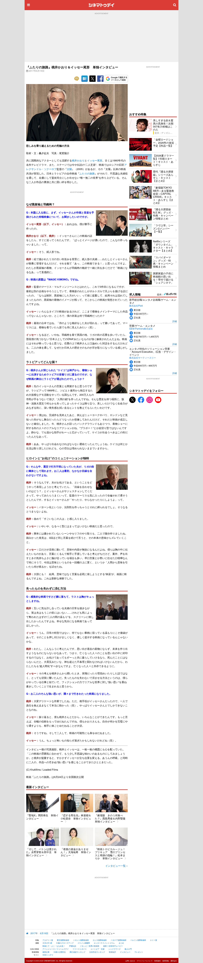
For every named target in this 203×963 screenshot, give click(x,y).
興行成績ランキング (77, 952)
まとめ (121, 943)
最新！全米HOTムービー (113, 946)
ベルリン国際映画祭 (138, 940)
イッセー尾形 (94, 160)
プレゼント (138, 952)
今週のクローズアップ (65, 943)
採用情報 (165, 961)
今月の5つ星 (47, 943)
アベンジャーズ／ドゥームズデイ (56, 949)
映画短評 (112, 952)
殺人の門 (128, 949)
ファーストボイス (80, 949)
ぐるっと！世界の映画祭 (89, 946)
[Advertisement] (101, 38)
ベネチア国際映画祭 (118, 940)
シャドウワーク (114, 949)
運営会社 (173, 961)
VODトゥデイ (48, 954)
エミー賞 (153, 940)
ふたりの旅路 (87, 173)
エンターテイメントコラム (104, 943)
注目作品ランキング (97, 952)
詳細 (174, 321)
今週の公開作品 (59, 952)
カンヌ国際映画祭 (100, 940)
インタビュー (125, 952)
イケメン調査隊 (84, 943)
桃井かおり (78, 160)
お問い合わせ (130, 961)
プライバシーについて (145, 961)
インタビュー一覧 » (116, 866)
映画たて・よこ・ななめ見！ (54, 946)
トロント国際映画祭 (81, 940)
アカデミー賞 (48, 940)
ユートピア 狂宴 (98, 949)
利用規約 (157, 961)
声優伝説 (72, 946)
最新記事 (46, 952)
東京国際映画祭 (63, 940)
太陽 (69, 169)
